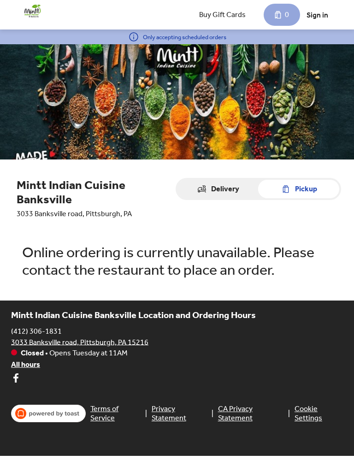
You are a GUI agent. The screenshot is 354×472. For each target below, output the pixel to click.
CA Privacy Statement (235, 413)
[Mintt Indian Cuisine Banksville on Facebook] (15, 379)
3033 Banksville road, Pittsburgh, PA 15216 (79, 341)
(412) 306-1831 (36, 330)
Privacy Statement (169, 413)
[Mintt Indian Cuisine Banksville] (32, 11)
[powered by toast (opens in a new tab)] (48, 413)
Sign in (317, 15)
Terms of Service (104, 413)
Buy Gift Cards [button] (222, 14)
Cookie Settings (308, 413)
